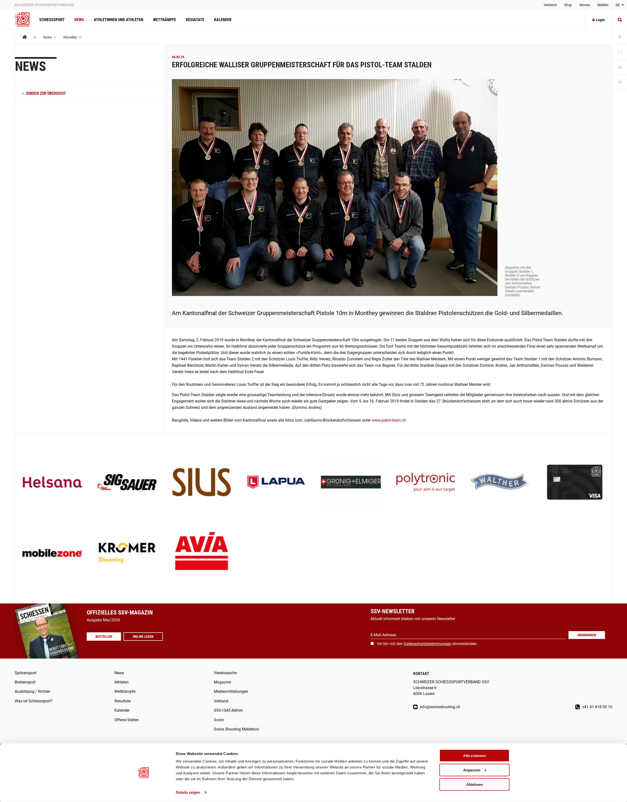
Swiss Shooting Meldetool (236, 729)
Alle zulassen (474, 756)
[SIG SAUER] (127, 482)
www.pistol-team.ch (389, 420)
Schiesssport (52, 19)
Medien (602, 5)
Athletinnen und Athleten (118, 19)
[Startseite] (24, 20)
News (79, 19)
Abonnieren (586, 635)
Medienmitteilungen (231, 691)
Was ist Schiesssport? (34, 701)
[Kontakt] (619, 52)
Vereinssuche (225, 673)
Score (219, 720)
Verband (550, 5)
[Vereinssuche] (619, 37)
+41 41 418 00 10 (596, 707)
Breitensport (25, 682)
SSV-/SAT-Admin (228, 710)
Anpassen (471, 770)
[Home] (24, 37)
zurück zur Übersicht (45, 93)
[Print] (619, 67)
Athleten (121, 682)
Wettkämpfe (164, 19)
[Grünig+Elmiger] (351, 482)
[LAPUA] (276, 482)
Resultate (195, 19)
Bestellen (104, 636)
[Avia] (201, 553)
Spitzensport (25, 673)
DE (618, 5)
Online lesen (143, 636)
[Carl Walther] (500, 482)
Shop (568, 5)
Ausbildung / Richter (32, 691)
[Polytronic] (425, 482)
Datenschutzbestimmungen (427, 643)
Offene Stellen (126, 720)
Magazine (222, 682)
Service (584, 5)
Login (600, 20)
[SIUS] (201, 482)
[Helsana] (52, 482)
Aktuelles (70, 37)
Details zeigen (188, 792)
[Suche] (619, 20)
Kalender (222, 19)
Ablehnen (474, 784)
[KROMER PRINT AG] (127, 553)
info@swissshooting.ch (439, 707)
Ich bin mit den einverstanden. (427, 643)
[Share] (619, 82)
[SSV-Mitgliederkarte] (574, 482)
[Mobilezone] (52, 553)
